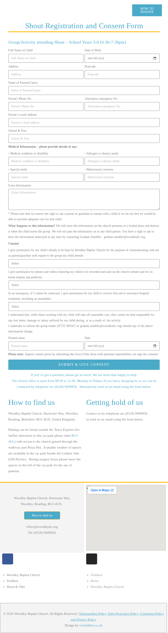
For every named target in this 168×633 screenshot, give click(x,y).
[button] (78, 10)
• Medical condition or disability (28, 153)
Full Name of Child (20, 50)
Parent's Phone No (19, 98)
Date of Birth (93, 50)
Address (13, 66)
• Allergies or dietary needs (101, 153)
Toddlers (12, 581)
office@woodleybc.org (42, 526)
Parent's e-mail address (22, 114)
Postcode (90, 66)
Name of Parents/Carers (23, 82)
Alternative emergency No (101, 98)
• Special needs (17, 169)
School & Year (17, 130)
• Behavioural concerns (99, 169)
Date (87, 338)
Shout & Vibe (16, 587)
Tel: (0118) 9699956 (42, 532)
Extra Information (19, 185)
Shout (94, 581)
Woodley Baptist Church (23, 575)
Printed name (16, 338)
